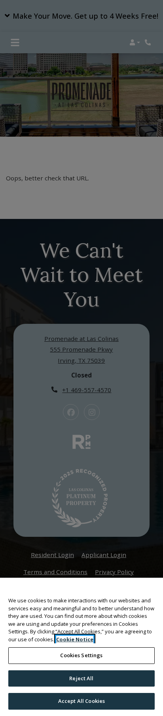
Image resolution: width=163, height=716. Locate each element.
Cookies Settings (81, 655)
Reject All (81, 678)
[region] (81, 647)
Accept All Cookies (81, 700)
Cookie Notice (74, 639)
